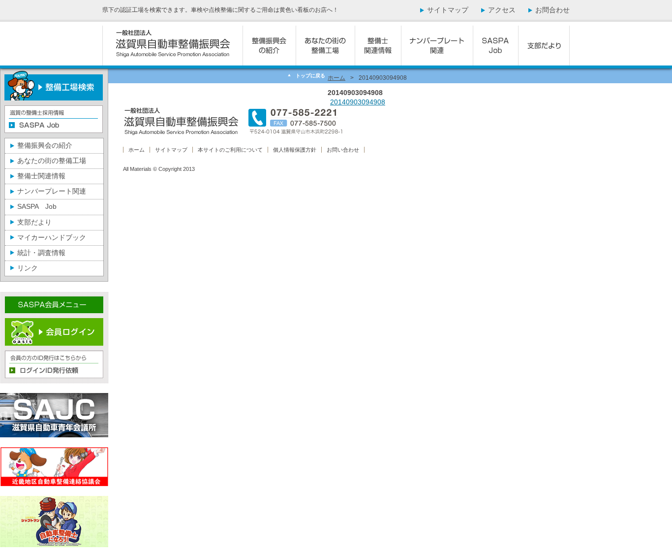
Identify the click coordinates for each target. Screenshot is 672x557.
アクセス (502, 10)
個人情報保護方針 (294, 150)
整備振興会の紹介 (44, 145)
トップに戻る (310, 75)
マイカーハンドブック (51, 237)
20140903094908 (357, 102)
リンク (27, 268)
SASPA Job (37, 206)
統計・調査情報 (41, 253)
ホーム (336, 77)
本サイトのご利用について (230, 150)
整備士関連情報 (41, 176)
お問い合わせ (343, 150)
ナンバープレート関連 (51, 191)
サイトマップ (447, 10)
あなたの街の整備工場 (51, 160)
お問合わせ (552, 10)
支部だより (34, 222)
